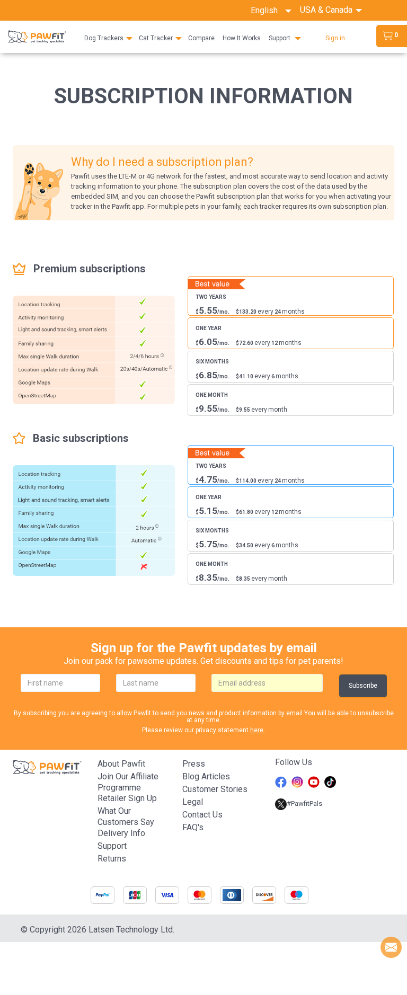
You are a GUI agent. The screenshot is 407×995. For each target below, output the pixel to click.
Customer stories (214, 789)
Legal (192, 802)
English (267, 10)
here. (257, 730)
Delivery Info (121, 833)
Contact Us (202, 815)
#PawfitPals (304, 803)
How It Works (242, 38)
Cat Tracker (156, 38)
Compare (201, 38)
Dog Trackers (103, 38)
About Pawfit (121, 764)
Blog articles (206, 776)
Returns (112, 859)
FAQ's (193, 827)
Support (279, 38)
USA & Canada (327, 10)
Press (193, 764)
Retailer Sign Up (127, 798)
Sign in (335, 38)
